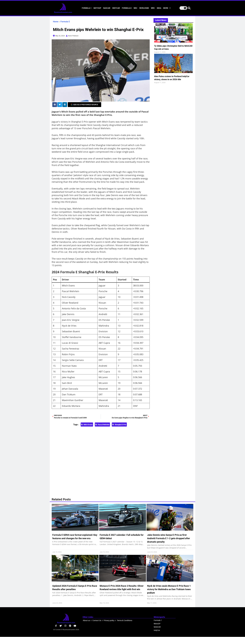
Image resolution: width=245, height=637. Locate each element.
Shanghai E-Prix (120, 425)
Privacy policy (109, 620)
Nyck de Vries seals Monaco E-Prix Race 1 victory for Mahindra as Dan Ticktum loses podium (169, 589)
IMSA (159, 8)
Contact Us (96, 620)
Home (55, 21)
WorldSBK (144, 8)
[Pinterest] (70, 626)
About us (86, 620)
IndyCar (116, 8)
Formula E (127, 8)
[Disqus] (100, 461)
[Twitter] (61, 626)
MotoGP (97, 8)
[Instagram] (65, 626)
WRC (153, 8)
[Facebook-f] (56, 626)
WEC (135, 8)
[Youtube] (75, 626)
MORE (165, 8)
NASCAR (106, 8)
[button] (54, 104)
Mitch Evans (88, 425)
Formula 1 (86, 8)
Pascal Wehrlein (103, 425)
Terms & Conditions (124, 620)
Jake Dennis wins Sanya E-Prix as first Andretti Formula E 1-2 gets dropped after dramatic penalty (168, 538)
